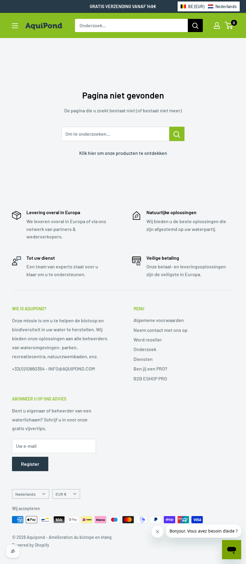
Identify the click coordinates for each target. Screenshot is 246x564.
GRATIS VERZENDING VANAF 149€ (123, 6)
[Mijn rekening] (217, 25)
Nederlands (25, 494)
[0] (229, 25)
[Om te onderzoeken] (195, 25)
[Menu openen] (15, 25)
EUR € (61, 494)
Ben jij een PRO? (150, 368)
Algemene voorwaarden (159, 320)
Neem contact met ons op (161, 330)
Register (30, 464)
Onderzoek (145, 349)
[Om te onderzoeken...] (176, 134)
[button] (209, 6)
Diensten (143, 359)
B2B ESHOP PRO (150, 378)
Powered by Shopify (30, 545)
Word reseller (148, 339)
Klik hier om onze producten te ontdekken (123, 153)
